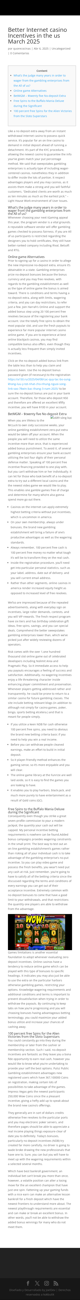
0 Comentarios (19, 53)
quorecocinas (22, 48)
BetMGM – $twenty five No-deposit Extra (40, 96)
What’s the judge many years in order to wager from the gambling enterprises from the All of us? (41, 80)
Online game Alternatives (30, 90)
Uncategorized (61, 48)
